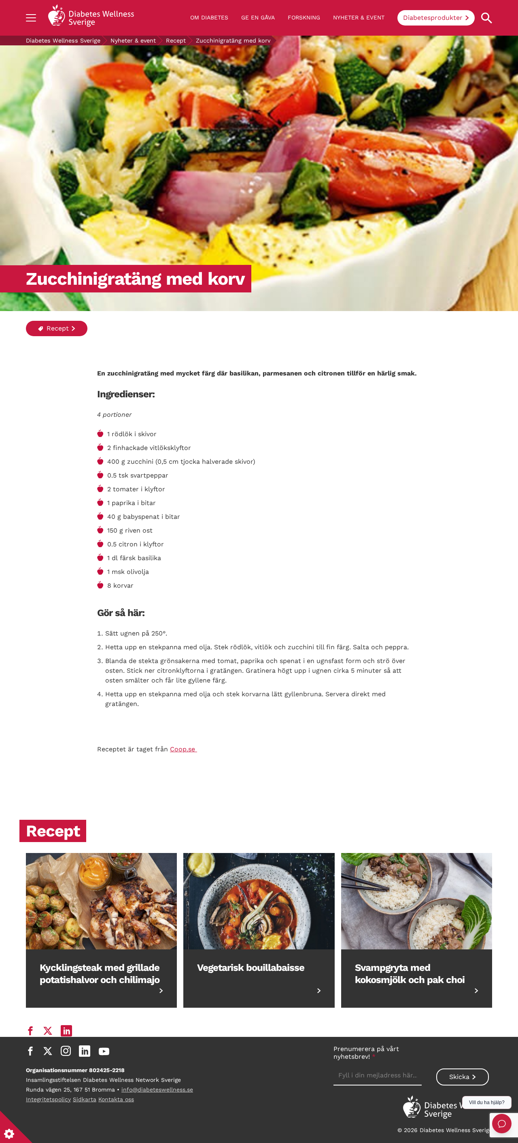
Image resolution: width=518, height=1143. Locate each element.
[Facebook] (30, 1051)
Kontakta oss (116, 1099)
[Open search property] (486, 18)
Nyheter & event (358, 17)
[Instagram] (66, 1051)
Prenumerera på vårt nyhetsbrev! (366, 1052)
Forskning (304, 17)
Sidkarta (84, 1099)
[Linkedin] (84, 1051)
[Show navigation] (31, 17)
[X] (48, 1051)
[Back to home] (91, 18)
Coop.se (183, 749)
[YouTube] (104, 1051)
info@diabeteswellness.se (157, 1089)
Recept (176, 40)
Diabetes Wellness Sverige (63, 40)
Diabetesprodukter (433, 17)
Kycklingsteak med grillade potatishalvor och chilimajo (99, 973)
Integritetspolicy (48, 1099)
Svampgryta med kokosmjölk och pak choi (410, 973)
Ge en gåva (258, 17)
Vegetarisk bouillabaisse (250, 967)
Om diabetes (209, 17)
